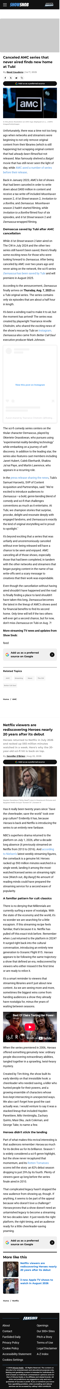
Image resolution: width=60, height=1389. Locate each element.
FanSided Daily (11, 1336)
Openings (42, 1325)
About (6, 1325)
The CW (41, 678)
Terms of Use (45, 1342)
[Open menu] (5, 4)
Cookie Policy (10, 1348)
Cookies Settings (12, 1359)
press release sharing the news (30, 477)
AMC (8, 678)
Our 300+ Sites (46, 1331)
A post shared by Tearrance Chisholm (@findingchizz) (32, 418)
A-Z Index (42, 1354)
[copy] (22, 78)
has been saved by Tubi (24, 273)
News (30, 678)
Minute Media (18, 1368)
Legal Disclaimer (47, 1348)
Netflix (15, 1301)
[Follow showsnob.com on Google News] (52, 654)
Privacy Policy (10, 1342)
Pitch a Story (44, 1336)
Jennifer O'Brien (16, 756)
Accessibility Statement (16, 1354)
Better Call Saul (10, 685)
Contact (7, 1331)
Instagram (45, 330)
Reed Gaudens (15, 72)
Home (6, 699)
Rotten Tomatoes (38, 1163)
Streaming (19, 678)
